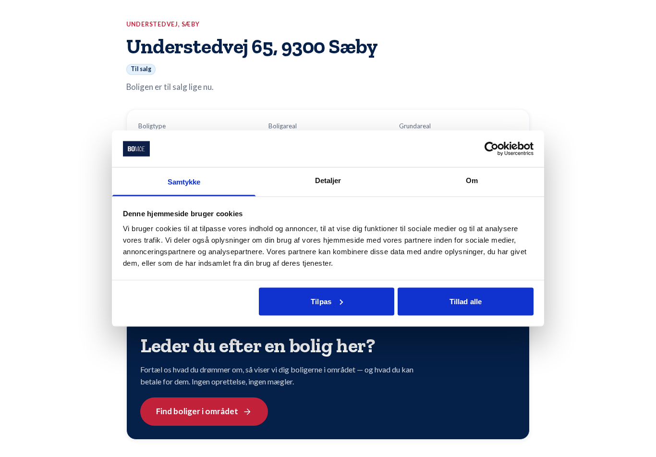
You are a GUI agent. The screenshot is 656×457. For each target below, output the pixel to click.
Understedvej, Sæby (163, 24)
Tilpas (321, 301)
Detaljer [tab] (328, 180)
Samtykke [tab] (184, 182)
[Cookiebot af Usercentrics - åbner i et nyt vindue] (491, 148)
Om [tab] (472, 180)
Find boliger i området (197, 411)
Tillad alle (465, 301)
